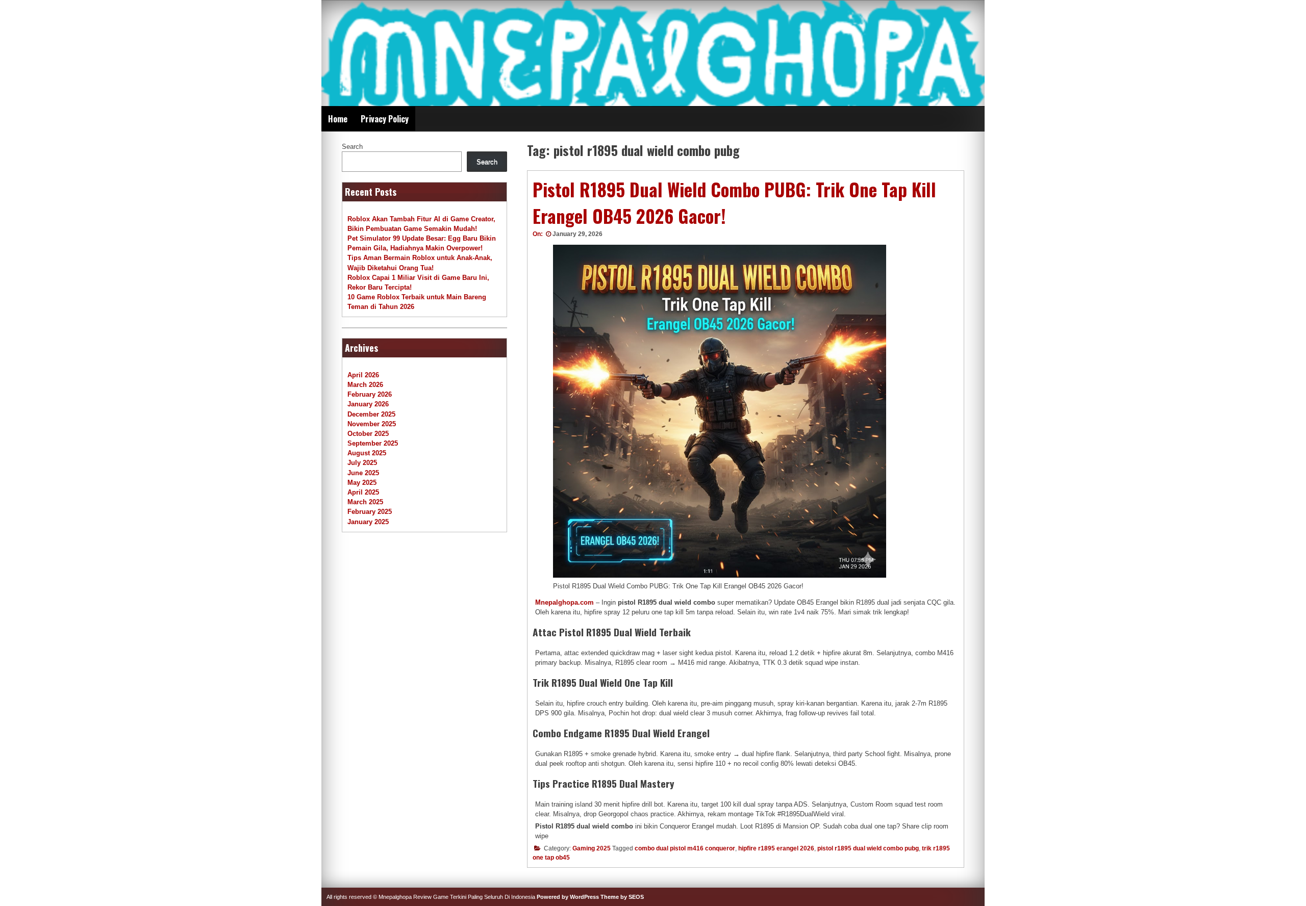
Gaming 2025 (591, 848)
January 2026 (368, 404)
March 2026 (365, 385)
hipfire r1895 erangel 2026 (776, 848)
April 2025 (363, 492)
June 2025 (363, 473)
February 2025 (369, 511)
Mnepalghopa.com (564, 602)
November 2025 (371, 424)
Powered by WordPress (568, 897)
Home (337, 119)
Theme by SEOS (622, 897)
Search (352, 146)
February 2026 (369, 394)
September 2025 (372, 443)
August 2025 (366, 453)
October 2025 (368, 433)
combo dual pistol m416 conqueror (685, 848)
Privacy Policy (385, 119)
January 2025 (368, 522)
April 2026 (363, 375)
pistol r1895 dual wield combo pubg (868, 848)
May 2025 (361, 482)
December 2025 (371, 414)
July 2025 (362, 463)
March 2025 (365, 502)
